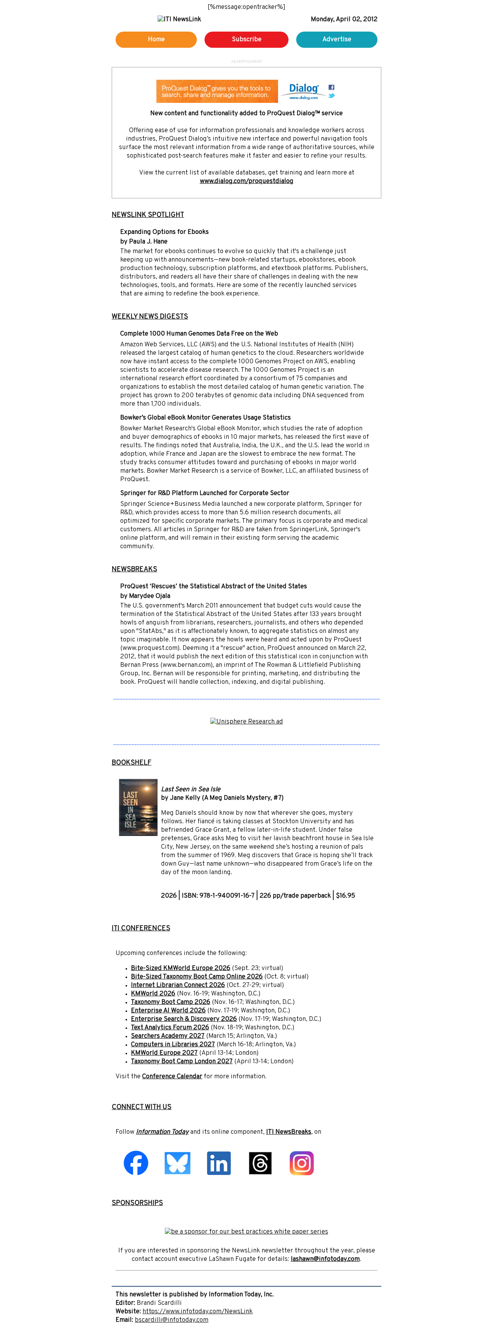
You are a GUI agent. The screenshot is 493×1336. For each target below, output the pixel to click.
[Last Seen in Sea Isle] (138, 834)
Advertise (336, 39)
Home (156, 39)
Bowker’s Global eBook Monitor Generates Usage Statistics (205, 418)
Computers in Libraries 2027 (173, 1045)
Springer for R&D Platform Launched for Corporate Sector (204, 493)
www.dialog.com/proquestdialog (246, 181)
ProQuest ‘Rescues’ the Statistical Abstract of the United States (213, 586)
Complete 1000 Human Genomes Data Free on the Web (199, 334)
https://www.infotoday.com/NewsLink (198, 1311)
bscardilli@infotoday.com (171, 1320)
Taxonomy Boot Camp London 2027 (182, 1061)
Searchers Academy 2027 (168, 1036)
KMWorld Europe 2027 (164, 1053)
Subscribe (247, 39)
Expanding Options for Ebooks (164, 232)
